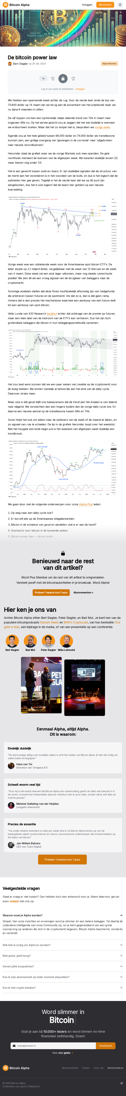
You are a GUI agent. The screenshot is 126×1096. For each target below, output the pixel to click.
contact (14, 901)
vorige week (102, 127)
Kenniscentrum (115, 1067)
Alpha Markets (109, 63)
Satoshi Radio (49, 622)
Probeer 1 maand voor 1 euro (51, 592)
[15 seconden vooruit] (73, 78)
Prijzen (86, 1067)
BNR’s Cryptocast (76, 622)
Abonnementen (83, 592)
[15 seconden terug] (52, 78)
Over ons (99, 1067)
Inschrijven (105, 1045)
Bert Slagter (20, 63)
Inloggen (87, 4)
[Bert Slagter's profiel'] (10, 64)
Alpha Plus (86, 504)
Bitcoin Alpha (18, 1083)
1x (43, 78)
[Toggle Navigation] (120, 5)
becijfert (52, 313)
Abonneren (105, 4)
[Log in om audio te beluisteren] (63, 78)
